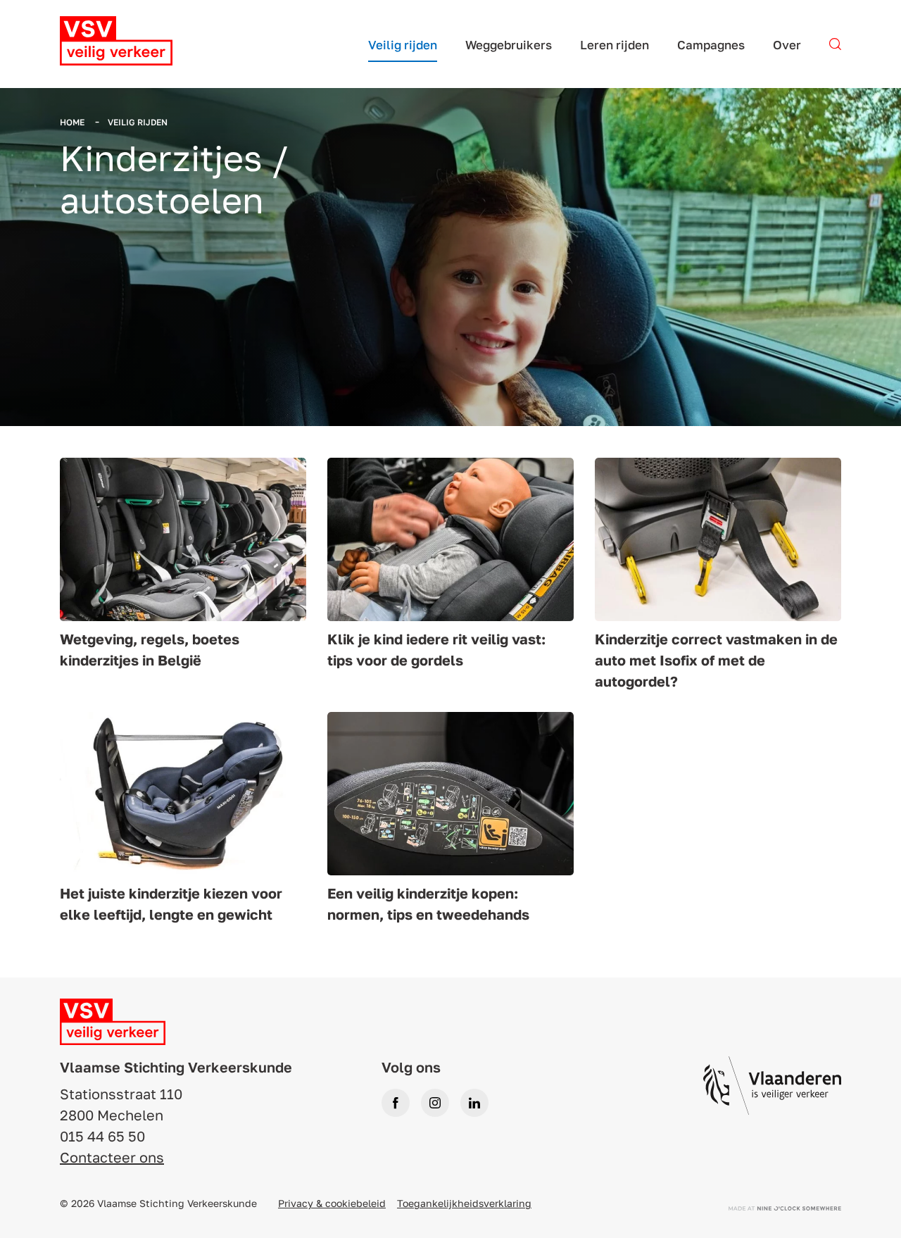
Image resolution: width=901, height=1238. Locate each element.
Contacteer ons (112, 1157)
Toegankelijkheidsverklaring (464, 1203)
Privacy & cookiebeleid (332, 1203)
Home (73, 122)
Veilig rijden (138, 122)
